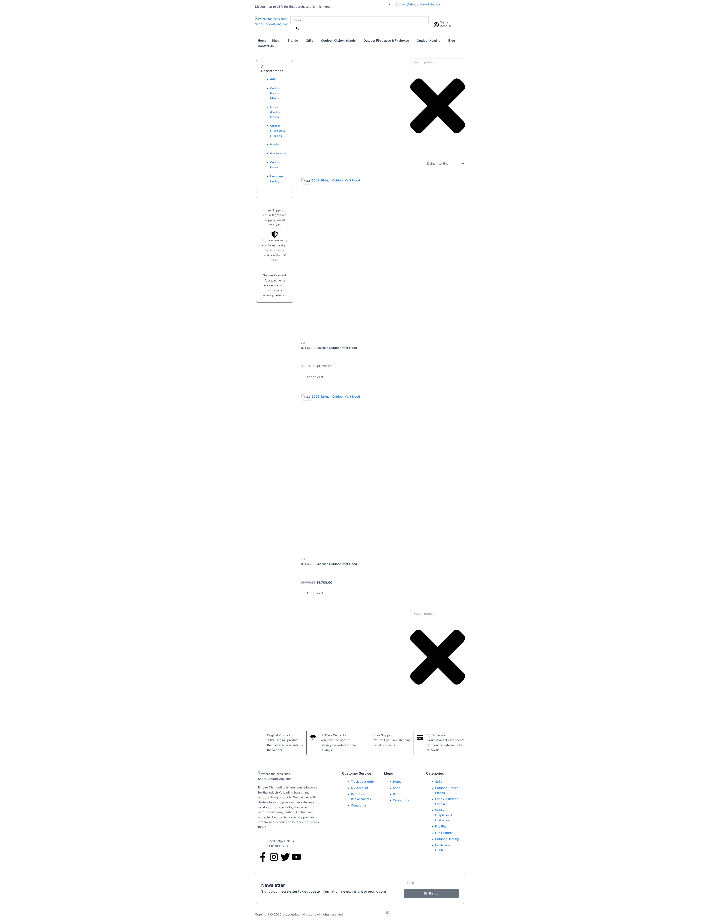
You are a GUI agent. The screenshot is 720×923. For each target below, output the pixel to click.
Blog (451, 40)
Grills (309, 40)
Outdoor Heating (428, 40)
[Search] (297, 28)
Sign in (444, 22)
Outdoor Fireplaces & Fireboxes (386, 40)
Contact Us (266, 46)
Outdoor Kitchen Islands (338, 40)
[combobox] (437, 62)
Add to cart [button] (315, 377)
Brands (292, 40)
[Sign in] (436, 25)
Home (262, 40)
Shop (276, 40)
